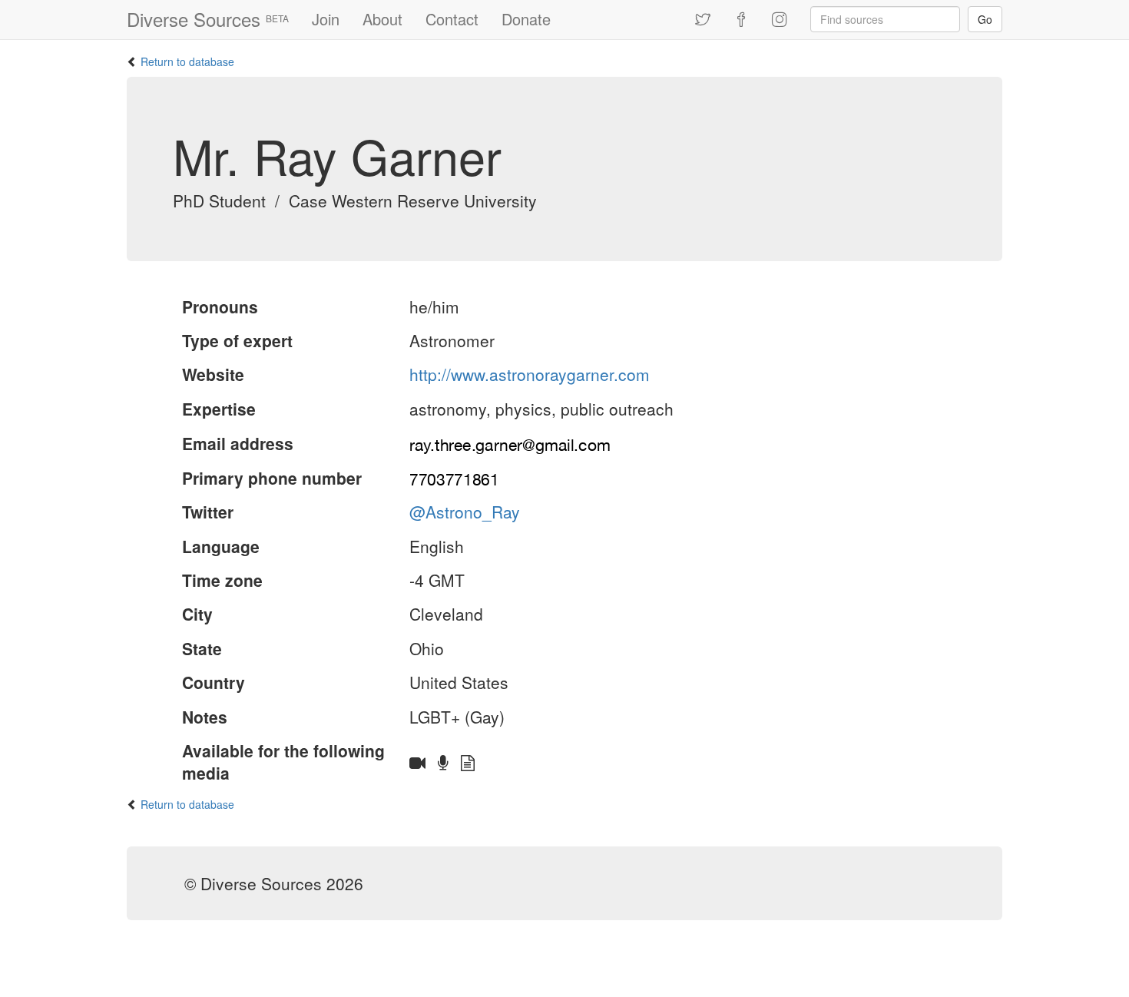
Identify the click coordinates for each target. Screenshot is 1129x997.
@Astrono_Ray (464, 511)
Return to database (187, 61)
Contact (451, 19)
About (382, 19)
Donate (526, 19)
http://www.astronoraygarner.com (529, 374)
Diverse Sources (208, 18)
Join (325, 19)
